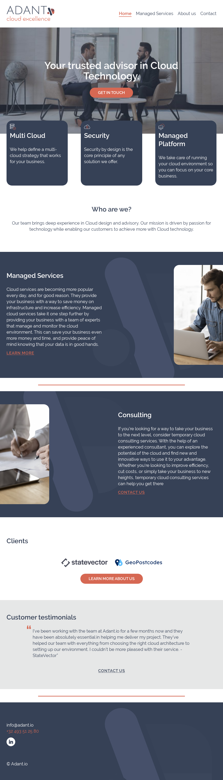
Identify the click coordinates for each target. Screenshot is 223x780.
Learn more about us (112, 578)
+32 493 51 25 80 (23, 731)
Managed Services (154, 13)
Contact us (131, 492)
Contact (208, 13)
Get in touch (111, 92)
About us (187, 13)
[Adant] (30, 12)
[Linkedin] (11, 741)
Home (125, 13)
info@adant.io (20, 724)
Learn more (20, 353)
